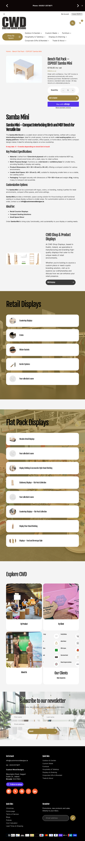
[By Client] (61, 607)
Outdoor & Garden (49, 760)
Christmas (10, 808)
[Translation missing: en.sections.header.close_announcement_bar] (82, 6)
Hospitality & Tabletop (50, 769)
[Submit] (73, 818)
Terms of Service (12, 814)
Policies (9, 820)
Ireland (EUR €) (77, 14)
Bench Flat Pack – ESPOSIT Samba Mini (27, 51)
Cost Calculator (11, 823)
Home (8, 51)
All (4, 14)
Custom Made (47, 763)
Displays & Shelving (49, 772)
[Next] (77, 5)
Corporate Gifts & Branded (52, 775)
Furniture (45, 766)
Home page (10, 811)
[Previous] (7, 5)
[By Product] (24, 607)
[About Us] (24, 658)
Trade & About (47, 778)
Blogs (8, 817)
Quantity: (54, 90)
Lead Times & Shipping (14, 826)
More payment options (63, 107)
